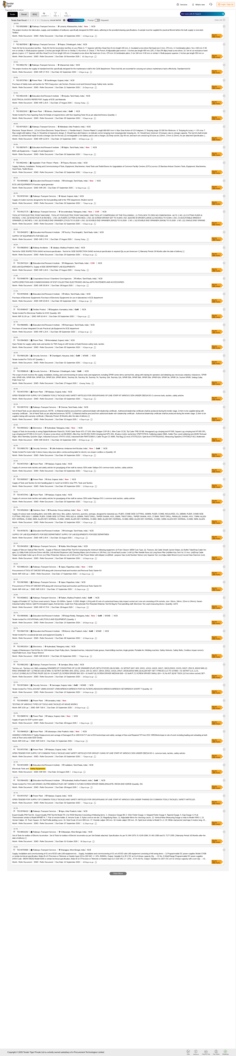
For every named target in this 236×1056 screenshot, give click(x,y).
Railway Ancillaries (40, 248)
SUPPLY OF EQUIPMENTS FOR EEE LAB (30, 236)
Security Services (40, 356)
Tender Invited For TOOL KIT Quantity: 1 (28, 359)
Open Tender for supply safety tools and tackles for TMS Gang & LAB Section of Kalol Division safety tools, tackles (58, 344)
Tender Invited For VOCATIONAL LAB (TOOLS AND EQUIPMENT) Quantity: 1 (44, 619)
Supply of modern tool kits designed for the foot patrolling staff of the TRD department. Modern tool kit (52, 200)
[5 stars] (38, 20)
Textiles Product (39, 309)
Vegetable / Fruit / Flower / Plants (45, 163)
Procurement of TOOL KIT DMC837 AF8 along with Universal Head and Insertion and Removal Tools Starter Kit (56, 570)
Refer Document (25, 36)
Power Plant (37, 80)
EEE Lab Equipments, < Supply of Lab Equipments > (33, 151)
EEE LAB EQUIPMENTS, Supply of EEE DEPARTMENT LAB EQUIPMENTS (43, 267)
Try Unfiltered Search (76, 20)
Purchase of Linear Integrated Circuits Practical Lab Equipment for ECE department (45, 328)
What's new (200, 5)
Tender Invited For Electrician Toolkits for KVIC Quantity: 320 (36, 313)
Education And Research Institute (45, 96)
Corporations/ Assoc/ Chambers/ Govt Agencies (52, 279)
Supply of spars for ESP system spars (27, 720)
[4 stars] (35, 20)
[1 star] (28, 20)
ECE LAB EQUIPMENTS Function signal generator (32, 184)
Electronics (37, 428)
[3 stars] (33, 20)
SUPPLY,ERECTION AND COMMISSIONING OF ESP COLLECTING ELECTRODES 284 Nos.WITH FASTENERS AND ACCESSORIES (68, 282)
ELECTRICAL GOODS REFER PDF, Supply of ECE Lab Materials (39, 99)
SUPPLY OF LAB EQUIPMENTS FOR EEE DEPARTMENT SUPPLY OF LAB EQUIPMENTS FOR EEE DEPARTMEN (60, 534)
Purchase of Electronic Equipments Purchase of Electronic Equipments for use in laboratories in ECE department (57, 298)
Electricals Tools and (28, 769)
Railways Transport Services (43, 26)
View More (118, 873)
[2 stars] (30, 20)
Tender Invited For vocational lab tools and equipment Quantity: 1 (38, 635)
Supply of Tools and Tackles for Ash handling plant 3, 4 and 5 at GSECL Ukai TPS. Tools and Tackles (52, 483)
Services (183, 5)
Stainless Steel (39, 510)
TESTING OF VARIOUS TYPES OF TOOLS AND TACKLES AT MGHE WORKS (45, 704)
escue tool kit (55, 20)
